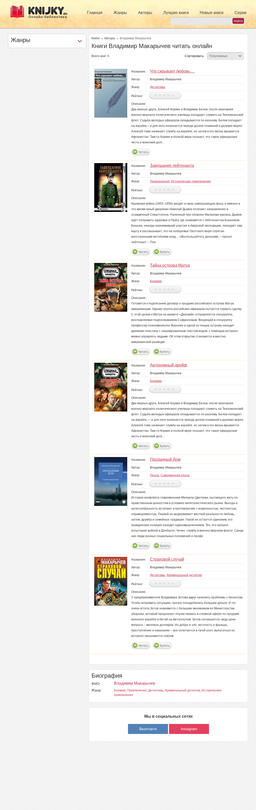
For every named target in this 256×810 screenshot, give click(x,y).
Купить (165, 252)
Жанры (120, 13)
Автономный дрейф (168, 365)
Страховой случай (167, 559)
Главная (94, 13)
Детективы (157, 87)
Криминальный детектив (184, 575)
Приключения (160, 181)
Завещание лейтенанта (172, 165)
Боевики (156, 281)
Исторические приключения (191, 181)
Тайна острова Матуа (170, 265)
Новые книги (212, 13)
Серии (240, 13)
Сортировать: (194, 56)
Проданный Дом (165, 459)
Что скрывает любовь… (172, 71)
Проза (154, 475)
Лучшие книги (176, 13)
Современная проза (175, 475)
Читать (143, 152)
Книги (96, 38)
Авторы (145, 13)
